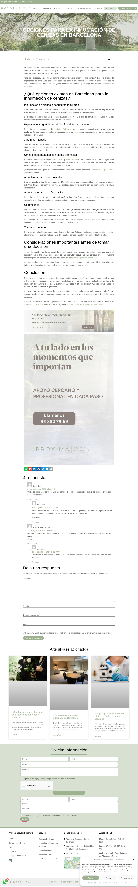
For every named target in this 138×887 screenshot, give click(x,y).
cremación (31, 68)
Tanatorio (68, 8)
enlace (68, 120)
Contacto (98, 8)
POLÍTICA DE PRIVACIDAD (111, 883)
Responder (32, 499)
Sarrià (55, 159)
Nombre (27, 606)
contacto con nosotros (33, 304)
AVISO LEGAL (125, 883)
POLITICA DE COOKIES (95, 883)
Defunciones (46, 8)
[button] (134, 860)
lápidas (93, 212)
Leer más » (16, 735)
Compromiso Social (83, 8)
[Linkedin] (10, 860)
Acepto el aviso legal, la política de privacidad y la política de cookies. (48, 779)
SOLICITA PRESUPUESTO (127, 8)
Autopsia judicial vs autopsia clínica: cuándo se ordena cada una (109, 716)
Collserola (67, 129)
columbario (82, 220)
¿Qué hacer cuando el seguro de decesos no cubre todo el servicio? (27, 715)
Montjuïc (57, 129)
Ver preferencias (126, 878)
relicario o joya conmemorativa (84, 258)
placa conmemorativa (43, 147)
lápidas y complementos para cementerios (85, 304)
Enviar (24, 819)
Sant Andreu (71, 159)
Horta (61, 159)
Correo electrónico (31, 615)
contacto (48, 223)
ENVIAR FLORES (110, 8)
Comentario (28, 578)
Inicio (35, 8)
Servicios (57, 8)
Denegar (109, 878)
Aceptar (90, 878)
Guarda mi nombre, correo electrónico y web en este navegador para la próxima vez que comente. (67, 633)
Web (25, 624)
